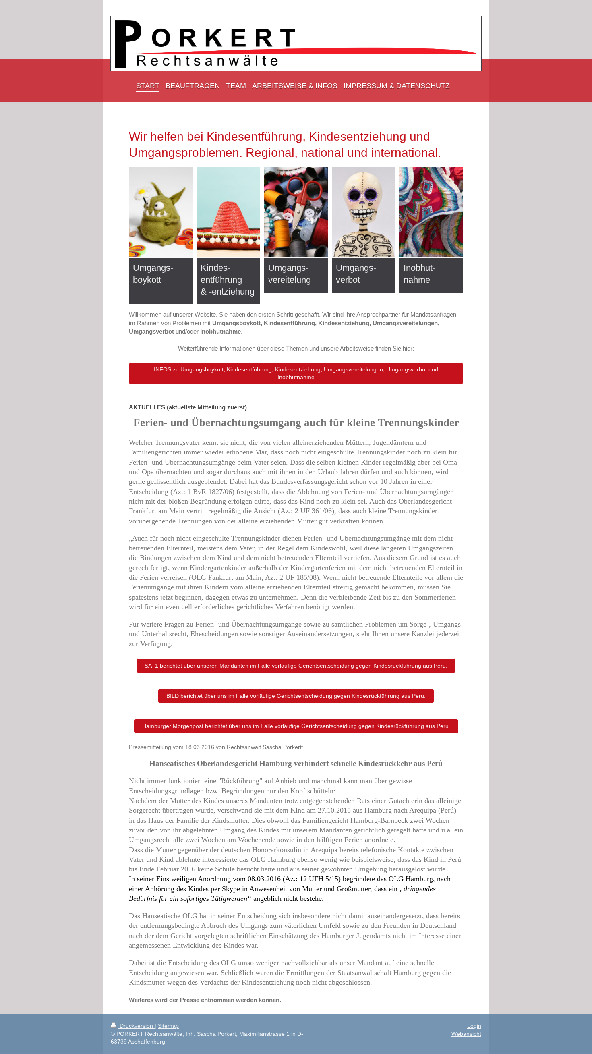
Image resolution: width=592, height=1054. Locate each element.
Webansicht (466, 1034)
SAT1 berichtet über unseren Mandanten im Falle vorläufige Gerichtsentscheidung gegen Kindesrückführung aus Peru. (296, 665)
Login (474, 1026)
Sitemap (168, 1026)
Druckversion (136, 1026)
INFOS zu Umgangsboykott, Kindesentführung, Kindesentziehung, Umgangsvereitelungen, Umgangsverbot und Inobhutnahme (296, 373)
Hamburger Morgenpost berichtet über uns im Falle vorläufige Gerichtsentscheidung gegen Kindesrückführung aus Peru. (296, 726)
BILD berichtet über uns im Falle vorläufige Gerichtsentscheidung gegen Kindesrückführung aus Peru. (296, 696)
